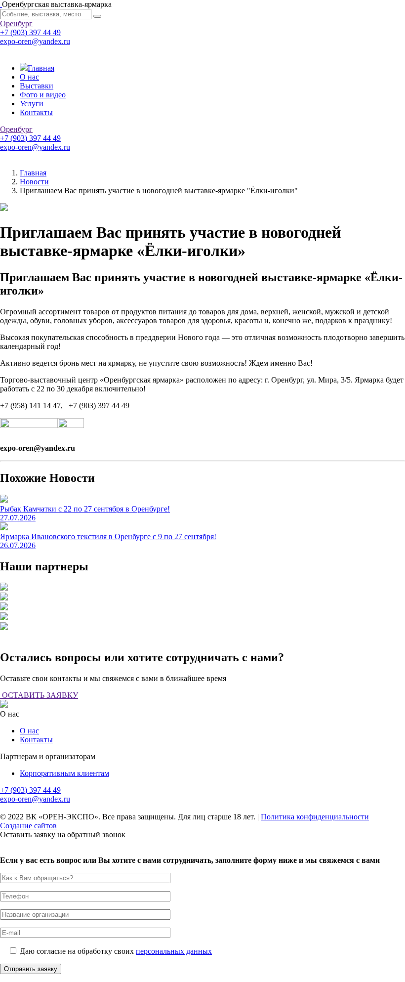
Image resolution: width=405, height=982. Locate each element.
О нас (29, 77)
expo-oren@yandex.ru (35, 41)
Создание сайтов (28, 825)
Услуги (31, 103)
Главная (41, 68)
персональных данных (174, 951)
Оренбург (16, 23)
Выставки (36, 86)
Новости (34, 181)
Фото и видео (43, 94)
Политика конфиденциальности (315, 816)
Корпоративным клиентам (64, 773)
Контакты (36, 112)
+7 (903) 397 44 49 (30, 32)
